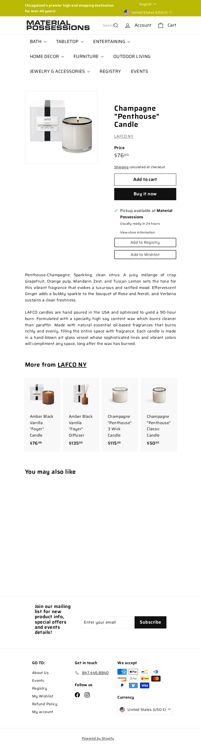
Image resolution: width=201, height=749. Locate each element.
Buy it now (145, 193)
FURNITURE (87, 56)
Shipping (121, 167)
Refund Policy (44, 704)
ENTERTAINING (109, 41)
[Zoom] (61, 127)
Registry (39, 688)
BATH (36, 41)
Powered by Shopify (98, 738)
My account (42, 712)
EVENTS (139, 71)
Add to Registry (145, 242)
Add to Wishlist (145, 255)
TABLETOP (68, 41)
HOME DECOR (45, 56)
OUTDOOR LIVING (132, 56)
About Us (40, 673)
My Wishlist (42, 696)
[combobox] (110, 25)
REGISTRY (110, 71)
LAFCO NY (123, 136)
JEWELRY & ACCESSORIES (58, 71)
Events (38, 680)
